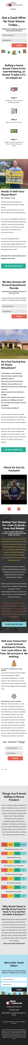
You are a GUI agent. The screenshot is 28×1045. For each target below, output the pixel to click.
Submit (19, 45)
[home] (14, 4)
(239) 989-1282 (14, 1010)
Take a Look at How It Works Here (14, 943)
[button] (9, 509)
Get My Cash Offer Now (13, 266)
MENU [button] (14, 9)
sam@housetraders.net (14, 1007)
